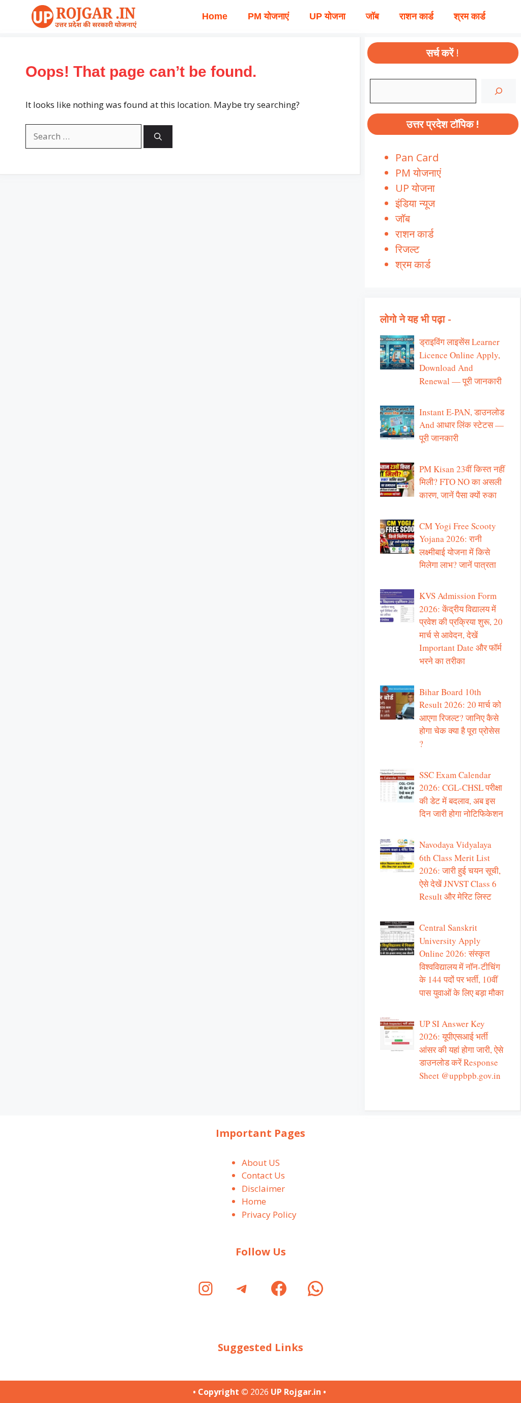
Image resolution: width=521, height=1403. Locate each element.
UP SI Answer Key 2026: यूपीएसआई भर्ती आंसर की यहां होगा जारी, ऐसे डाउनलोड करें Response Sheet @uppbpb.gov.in (461, 1049)
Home (214, 16)
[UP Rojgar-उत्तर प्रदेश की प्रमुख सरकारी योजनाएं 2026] (82, 16)
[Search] (157, 136)
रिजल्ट (407, 249)
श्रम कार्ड (469, 16)
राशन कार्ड (416, 16)
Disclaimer (263, 1188)
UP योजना (327, 16)
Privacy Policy (269, 1214)
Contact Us (263, 1175)
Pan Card (417, 157)
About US (261, 1162)
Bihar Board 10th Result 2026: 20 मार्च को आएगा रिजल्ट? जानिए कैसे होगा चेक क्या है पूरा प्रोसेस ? (460, 718)
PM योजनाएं (268, 16)
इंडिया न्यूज (415, 203)
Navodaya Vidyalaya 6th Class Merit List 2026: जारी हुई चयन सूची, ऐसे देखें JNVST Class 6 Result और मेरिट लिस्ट (460, 870)
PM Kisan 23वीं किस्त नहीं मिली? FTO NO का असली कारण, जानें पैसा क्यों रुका (462, 482)
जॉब (372, 16)
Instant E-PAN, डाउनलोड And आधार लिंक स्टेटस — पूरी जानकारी (461, 425)
